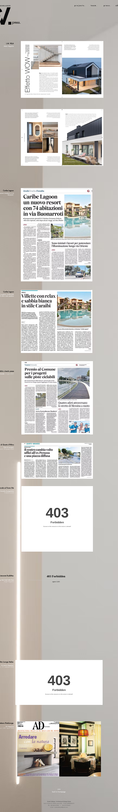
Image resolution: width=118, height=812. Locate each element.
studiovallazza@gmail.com (61, 807)
